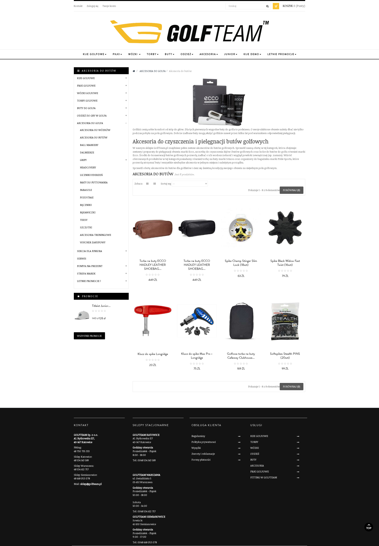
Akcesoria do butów (93, 137)
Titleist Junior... (101, 306)
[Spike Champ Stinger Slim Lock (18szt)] (241, 228)
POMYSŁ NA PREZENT (89, 266)
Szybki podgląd (154, 277)
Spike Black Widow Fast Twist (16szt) (285, 263)
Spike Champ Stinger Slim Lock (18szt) (241, 263)
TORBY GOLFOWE (87, 100)
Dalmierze (87, 152)
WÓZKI (254, 448)
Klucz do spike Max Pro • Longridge (196, 356)
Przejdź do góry (368, 527)
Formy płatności (200, 459)
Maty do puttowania (94, 182)
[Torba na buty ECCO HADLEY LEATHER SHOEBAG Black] (197, 228)
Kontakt (78, 5)
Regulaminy (198, 436)
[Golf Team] (189, 32)
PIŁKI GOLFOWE (86, 85)
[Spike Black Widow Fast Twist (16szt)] (285, 228)
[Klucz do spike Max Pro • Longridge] (197, 321)
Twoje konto (109, 5)
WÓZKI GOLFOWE (87, 93)
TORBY (254, 442)
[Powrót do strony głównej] (134, 71)
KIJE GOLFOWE (86, 78)
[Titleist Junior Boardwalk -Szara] (82, 315)
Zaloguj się (92, 5)
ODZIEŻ (254, 453)
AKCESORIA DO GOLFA (90, 123)
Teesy (83, 220)
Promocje (90, 296)
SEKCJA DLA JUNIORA (89, 251)
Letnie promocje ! (89, 281)
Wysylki (196, 448)
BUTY (253, 459)
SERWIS (81, 258)
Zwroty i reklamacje (203, 453)
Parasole (86, 190)
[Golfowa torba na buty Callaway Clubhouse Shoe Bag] (241, 321)
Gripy (83, 160)
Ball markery (89, 145)
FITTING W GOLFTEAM (263, 477)
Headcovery (88, 167)
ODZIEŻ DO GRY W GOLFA (92, 115)
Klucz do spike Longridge (153, 354)
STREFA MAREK (86, 273)
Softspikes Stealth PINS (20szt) (285, 356)
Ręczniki (86, 205)
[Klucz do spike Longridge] (153, 321)
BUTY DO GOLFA (86, 108)
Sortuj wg (166, 183)
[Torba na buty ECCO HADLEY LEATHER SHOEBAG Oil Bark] (153, 228)
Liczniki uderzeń (91, 175)
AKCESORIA (257, 465)
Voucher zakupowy (92, 242)
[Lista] (154, 184)
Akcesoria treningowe (95, 235)
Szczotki (86, 227)
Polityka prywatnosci (203, 442)
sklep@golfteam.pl (91, 484)
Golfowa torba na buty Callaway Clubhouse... (241, 356)
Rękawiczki (87, 212)
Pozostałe (87, 197)
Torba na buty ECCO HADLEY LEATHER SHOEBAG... (153, 265)
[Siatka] (147, 184)
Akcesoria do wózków (95, 130)
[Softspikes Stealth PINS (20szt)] (285, 321)
